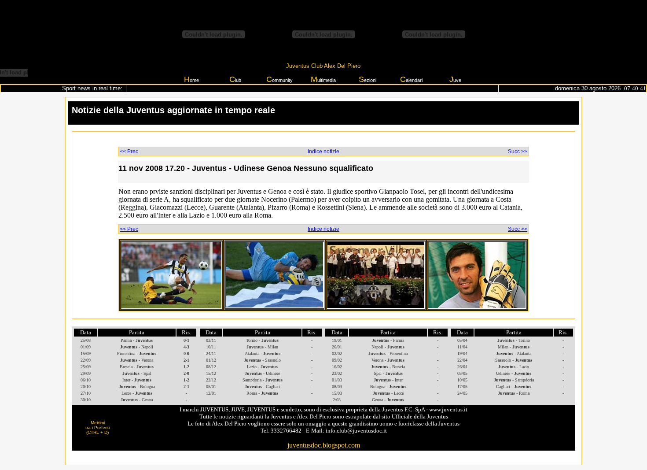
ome (191, 79)
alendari (411, 79)
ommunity (279, 79)
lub (235, 79)
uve (455, 79)
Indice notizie (323, 151)
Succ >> (517, 151)
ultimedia (323, 79)
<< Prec (129, 151)
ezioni (367, 79)
